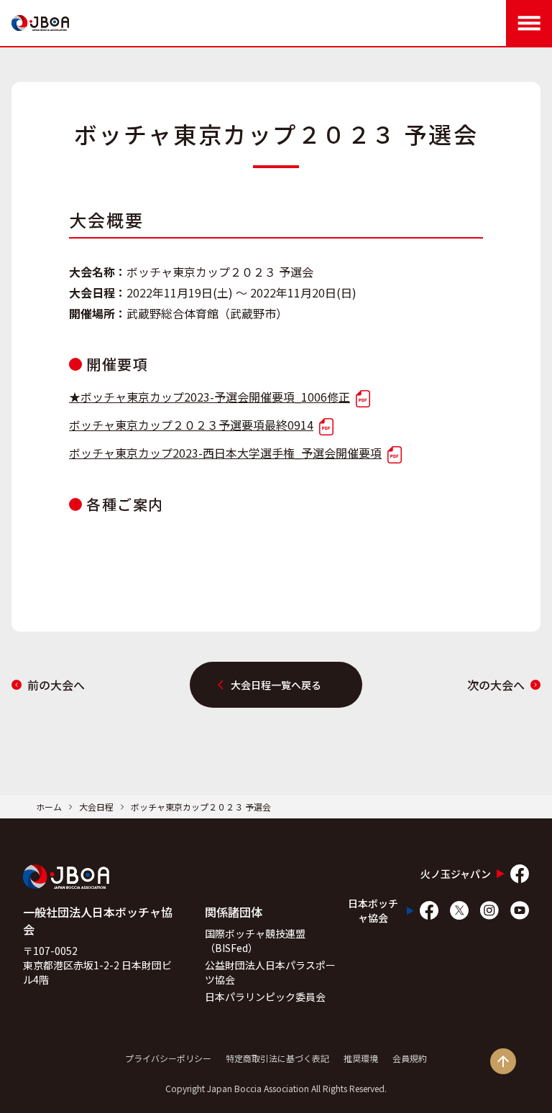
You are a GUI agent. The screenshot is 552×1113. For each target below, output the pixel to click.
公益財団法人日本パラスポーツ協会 (270, 972)
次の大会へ (496, 684)
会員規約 (409, 1058)
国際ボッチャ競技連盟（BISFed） (255, 940)
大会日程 (96, 806)
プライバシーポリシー (168, 1058)
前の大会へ (56, 684)
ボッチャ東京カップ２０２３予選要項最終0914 (191, 424)
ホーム (49, 806)
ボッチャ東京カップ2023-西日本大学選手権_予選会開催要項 (225, 452)
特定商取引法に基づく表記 (277, 1058)
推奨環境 (361, 1058)
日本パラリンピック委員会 (265, 996)
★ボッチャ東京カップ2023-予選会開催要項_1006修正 (209, 396)
